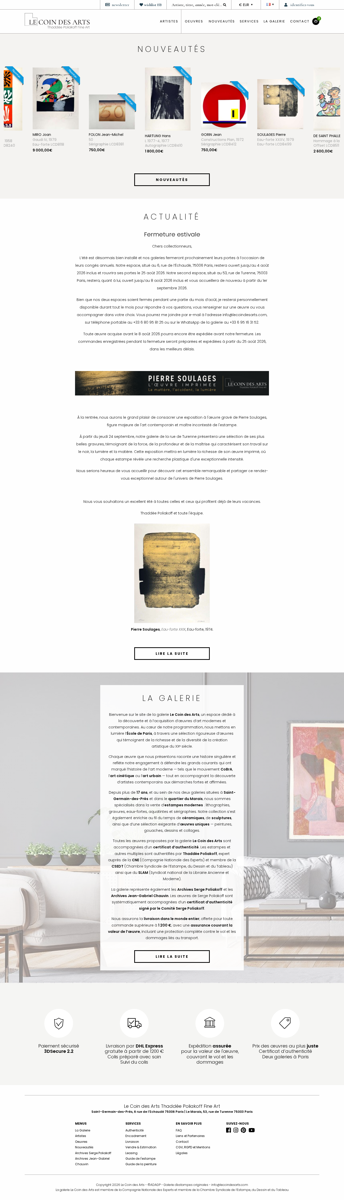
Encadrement (135, 1136)
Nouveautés (222, 21)
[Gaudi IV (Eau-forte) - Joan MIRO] (32, 98)
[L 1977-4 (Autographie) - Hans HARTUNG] (144, 98)
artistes (169, 21)
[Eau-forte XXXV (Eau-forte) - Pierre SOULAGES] (256, 103)
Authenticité (134, 1130)
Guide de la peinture (140, 1164)
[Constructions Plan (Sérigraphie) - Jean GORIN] (200, 105)
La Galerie (274, 21)
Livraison (132, 1142)
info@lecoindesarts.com (229, 1185)
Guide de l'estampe (140, 1158)
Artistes (80, 1136)
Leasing (131, 1153)
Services (249, 21)
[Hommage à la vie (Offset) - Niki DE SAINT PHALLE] (312, 98)
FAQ (179, 1130)
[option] (32, 118)
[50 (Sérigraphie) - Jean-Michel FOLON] (88, 111)
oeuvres (194, 21)
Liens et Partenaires (190, 1136)
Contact (299, 21)
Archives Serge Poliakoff (93, 1153)
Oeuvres (81, 1142)
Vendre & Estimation (140, 1147)
